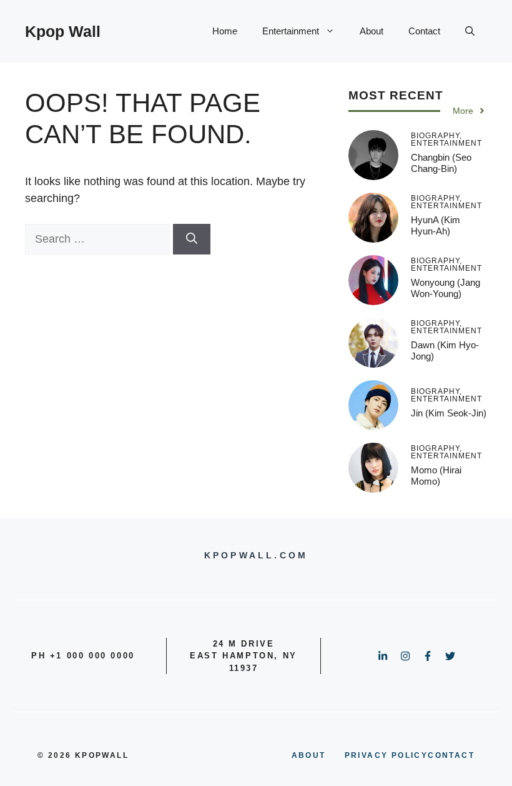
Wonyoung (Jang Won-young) (445, 288)
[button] (470, 31)
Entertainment (290, 31)
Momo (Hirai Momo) (436, 475)
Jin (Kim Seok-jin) (448, 413)
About (371, 31)
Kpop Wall (63, 31)
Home (224, 31)
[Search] (191, 239)
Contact (424, 31)
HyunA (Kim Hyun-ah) (435, 225)
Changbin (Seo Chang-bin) (441, 163)
